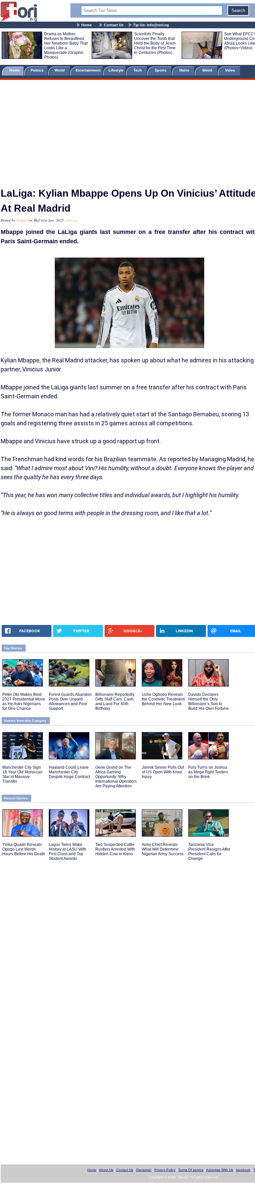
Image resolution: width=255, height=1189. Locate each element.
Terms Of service (191, 1170)
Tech (138, 70)
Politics (37, 70)
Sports (161, 70)
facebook (243, 1170)
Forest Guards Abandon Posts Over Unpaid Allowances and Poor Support (70, 701)
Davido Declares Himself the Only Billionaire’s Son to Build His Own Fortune (208, 701)
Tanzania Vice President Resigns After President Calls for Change (209, 851)
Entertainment (88, 70)
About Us (106, 1170)
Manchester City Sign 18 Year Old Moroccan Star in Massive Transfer (22, 774)
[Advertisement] (127, 130)
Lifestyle (116, 70)
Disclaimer (143, 1170)
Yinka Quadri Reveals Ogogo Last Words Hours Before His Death (23, 849)
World (60, 70)
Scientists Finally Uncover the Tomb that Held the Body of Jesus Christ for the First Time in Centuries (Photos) (155, 43)
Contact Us (114, 25)
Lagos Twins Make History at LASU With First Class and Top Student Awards (67, 851)
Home (86, 25)
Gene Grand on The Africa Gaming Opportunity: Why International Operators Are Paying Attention (116, 776)
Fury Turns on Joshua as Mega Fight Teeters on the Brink (208, 772)
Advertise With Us (219, 1170)
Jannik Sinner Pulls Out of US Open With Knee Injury (163, 772)
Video (230, 70)
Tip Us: (151, 25)
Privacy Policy (164, 1170)
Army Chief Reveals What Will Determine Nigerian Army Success (163, 849)
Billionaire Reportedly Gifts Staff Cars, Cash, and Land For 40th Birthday (114, 701)
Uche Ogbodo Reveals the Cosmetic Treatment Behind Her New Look (163, 699)
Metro (184, 70)
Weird (207, 70)
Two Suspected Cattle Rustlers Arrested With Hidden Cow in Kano (115, 849)
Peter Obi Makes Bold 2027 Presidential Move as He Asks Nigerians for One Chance (23, 701)
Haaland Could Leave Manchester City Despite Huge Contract (69, 772)
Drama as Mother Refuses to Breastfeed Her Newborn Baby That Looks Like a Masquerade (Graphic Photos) (66, 46)
